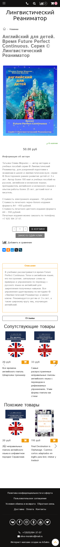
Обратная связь (45, 504)
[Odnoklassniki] (33, 522)
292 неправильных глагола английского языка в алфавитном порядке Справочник (13, 452)
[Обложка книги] (30, 101)
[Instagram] (26, 522)
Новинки (13, 29)
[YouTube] (40, 522)
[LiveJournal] (20, 250)
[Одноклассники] (8, 250)
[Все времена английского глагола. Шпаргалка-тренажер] (15, 344)
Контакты (41, 509)
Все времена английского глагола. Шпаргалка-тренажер (13, 371)
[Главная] (4, 29)
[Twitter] (47, 522)
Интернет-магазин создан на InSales (30, 542)
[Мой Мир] (12, 250)
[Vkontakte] (12, 522)
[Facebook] (19, 522)
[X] (16, 250)
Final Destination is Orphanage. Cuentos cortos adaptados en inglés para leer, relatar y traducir (43, 453)
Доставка (19, 509)
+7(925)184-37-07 (32, 532)
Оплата (30, 509)
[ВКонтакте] (4, 250)
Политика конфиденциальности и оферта (30, 493)
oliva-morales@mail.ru (31, 536)
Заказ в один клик (30, 235)
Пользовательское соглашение (30, 498)
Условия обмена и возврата (21, 504)
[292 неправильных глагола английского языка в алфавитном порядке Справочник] (15, 423)
